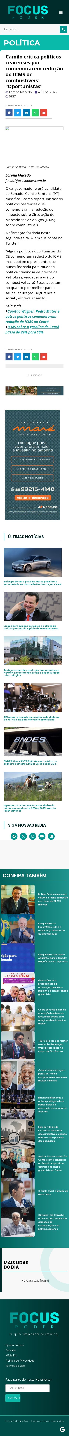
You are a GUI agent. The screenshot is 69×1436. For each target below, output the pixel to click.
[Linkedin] (51, 836)
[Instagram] (32, 836)
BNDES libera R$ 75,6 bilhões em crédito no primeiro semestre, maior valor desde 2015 (30, 762)
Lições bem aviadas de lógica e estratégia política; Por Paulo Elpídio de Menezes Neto (31, 627)
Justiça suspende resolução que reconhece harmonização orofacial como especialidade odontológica (32, 673)
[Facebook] (14, 836)
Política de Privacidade (20, 1360)
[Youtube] (41, 836)
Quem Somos (15, 1345)
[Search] (63, 29)
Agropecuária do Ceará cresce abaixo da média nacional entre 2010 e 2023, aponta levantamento (30, 808)
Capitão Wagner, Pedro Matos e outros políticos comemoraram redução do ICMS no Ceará (33, 316)
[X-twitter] (23, 836)
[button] (61, 12)
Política (22, 42)
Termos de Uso (15, 1365)
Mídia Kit (11, 1355)
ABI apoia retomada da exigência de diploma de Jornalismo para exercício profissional (31, 718)
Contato (11, 1350)
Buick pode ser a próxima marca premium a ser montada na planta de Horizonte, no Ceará (32, 583)
